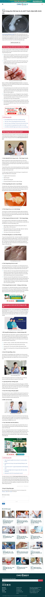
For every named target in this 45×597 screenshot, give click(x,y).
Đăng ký (40, 580)
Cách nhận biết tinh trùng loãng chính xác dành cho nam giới (15, 125)
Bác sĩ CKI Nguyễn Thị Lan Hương (35, 589)
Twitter (7, 491)
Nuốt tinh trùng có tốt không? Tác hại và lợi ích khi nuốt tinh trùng (16, 123)
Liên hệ (17, 593)
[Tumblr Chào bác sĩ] (10, 585)
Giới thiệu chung (19, 587)
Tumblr (11, 491)
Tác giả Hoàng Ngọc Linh (34, 592)
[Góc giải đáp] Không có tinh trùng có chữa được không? (15, 119)
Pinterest (3, 491)
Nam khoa (4, 587)
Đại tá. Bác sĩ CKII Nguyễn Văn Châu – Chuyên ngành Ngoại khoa (36, 588)
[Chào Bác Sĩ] (22, 1)
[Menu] (2, 4)
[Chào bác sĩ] (22, 4)
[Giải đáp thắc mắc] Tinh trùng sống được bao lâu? (14, 473)
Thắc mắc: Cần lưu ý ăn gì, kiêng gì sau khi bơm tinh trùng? (15, 121)
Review (3, 9)
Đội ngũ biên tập (19, 590)
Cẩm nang (4, 591)
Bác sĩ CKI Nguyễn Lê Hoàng (34, 591)
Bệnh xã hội (4, 589)
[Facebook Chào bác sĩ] (3, 585)
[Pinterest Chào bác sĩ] (5, 585)
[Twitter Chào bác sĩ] (8, 585)
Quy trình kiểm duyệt (19, 591)
